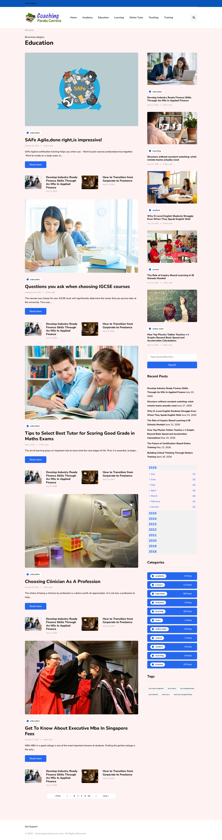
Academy (87, 17)
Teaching (154, 17)
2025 (153, 513)
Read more (36, 164)
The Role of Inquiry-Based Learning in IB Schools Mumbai (170, 277)
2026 (153, 468)
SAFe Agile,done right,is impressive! (63, 140)
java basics (172, 688)
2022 (153, 529)
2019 (153, 546)
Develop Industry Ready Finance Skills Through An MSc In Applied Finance (61, 182)
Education (103, 17)
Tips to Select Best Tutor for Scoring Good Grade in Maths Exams (80, 436)
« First (57, 795)
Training (168, 17)
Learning (119, 17)
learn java (166, 694)
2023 (153, 524)
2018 (153, 551)
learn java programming (183, 694)
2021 (153, 535)
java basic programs (156, 688)
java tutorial (153, 694)
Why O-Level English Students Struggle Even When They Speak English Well (170, 217)
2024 (153, 519)
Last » (106, 795)
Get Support (31, 3)
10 (89, 795)
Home (73, 17)
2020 (153, 541)
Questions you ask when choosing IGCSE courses (77, 286)
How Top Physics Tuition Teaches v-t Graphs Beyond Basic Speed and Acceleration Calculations (168, 337)
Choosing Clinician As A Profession (62, 581)
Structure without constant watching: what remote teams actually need (171, 158)
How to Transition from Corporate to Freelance (118, 178)
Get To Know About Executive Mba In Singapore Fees (76, 731)
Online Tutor (136, 17)
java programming (187, 688)
